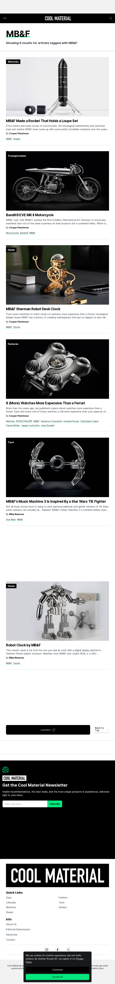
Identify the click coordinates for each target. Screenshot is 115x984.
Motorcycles (12, 233)
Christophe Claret (89, 421)
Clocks (16, 327)
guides (63, 907)
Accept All (58, 977)
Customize (57, 969)
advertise (11, 934)
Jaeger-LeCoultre (30, 425)
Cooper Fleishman (19, 133)
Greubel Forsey (71, 421)
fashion (63, 897)
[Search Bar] (111, 18)
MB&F (9, 139)
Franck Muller (13, 425)
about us (11, 924)
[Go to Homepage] (58, 18)
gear (9, 897)
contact (10, 939)
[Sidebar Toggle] (4, 18)
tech (61, 902)
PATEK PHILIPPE (24, 421)
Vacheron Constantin (51, 421)
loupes (16, 139)
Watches (10, 421)
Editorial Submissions (18, 929)
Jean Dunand (47, 425)
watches (11, 907)
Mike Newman (16, 514)
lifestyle (11, 902)
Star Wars (11, 519)
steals (9, 912)
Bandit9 (24, 233)
